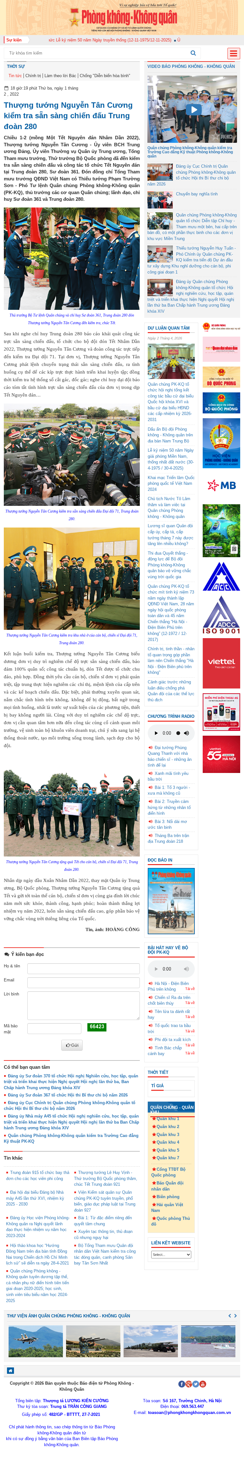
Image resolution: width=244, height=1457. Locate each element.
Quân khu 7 (168, 1157)
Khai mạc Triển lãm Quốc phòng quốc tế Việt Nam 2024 (171, 483)
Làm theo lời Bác (60, 75)
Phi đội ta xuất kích (173, 1039)
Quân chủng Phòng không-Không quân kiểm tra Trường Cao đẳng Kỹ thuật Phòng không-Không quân (190, 152)
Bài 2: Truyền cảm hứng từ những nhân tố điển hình (169, 807)
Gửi (74, 1045)
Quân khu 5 (168, 1150)
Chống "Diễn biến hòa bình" (105, 75)
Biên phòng (168, 1196)
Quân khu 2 (168, 1126)
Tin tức (15, 75)
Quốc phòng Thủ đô (170, 1221)
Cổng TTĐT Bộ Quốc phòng (168, 1172)
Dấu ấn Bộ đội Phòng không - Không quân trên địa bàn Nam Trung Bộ (170, 435)
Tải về (190, 989)
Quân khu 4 (168, 1142)
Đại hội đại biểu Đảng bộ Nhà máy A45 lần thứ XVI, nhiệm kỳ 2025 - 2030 (35, 1198)
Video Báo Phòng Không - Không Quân (191, 66)
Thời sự (16, 66)
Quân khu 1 (168, 1118)
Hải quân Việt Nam (167, 1207)
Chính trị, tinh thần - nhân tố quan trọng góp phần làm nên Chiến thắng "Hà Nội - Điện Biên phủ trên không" (171, 660)
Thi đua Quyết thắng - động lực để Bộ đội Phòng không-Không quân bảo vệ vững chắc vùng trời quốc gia (169, 565)
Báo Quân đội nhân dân (167, 1186)
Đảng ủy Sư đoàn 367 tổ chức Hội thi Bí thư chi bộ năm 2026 (68, 1095)
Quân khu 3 (168, 1134)
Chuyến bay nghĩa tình (197, 194)
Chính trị (33, 75)
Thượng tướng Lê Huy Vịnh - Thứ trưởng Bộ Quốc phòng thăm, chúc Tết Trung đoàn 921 (105, 1178)
